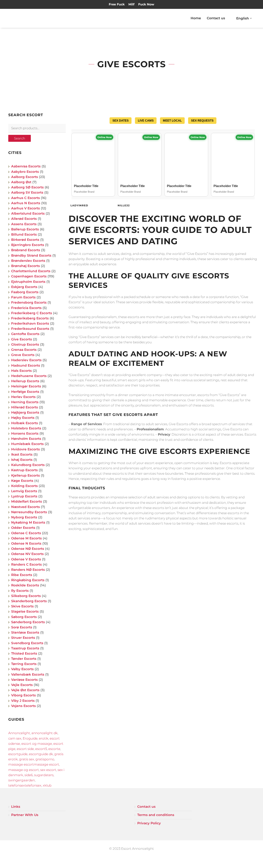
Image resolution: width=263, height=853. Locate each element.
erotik (43, 738)
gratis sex (26, 759)
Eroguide (30, 738)
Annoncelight (19, 733)
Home (196, 18)
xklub (47, 785)
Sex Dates (120, 120)
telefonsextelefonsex (24, 785)
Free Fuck (117, 4)
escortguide (18, 754)
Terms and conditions (155, 815)
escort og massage (36, 744)
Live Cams (146, 120)
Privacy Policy (149, 823)
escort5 (41, 749)
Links (15, 807)
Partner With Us (24, 815)
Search (19, 138)
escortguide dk (41, 754)
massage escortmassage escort (33, 764)
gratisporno (44, 759)
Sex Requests (202, 120)
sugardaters (44, 775)
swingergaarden (21, 780)
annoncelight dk (44, 733)
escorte (54, 749)
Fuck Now (146, 4)
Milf (131, 4)
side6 (28, 775)
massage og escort (23, 770)
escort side (25, 749)
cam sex (14, 738)
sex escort (48, 770)
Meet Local (172, 120)
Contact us (216, 18)
